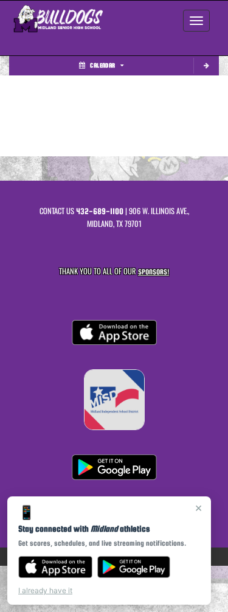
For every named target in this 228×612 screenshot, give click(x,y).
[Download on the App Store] (55, 567)
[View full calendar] (206, 66)
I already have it (45, 590)
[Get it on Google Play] (134, 567)
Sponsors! (153, 272)
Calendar (102, 65)
